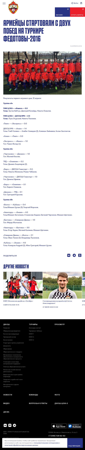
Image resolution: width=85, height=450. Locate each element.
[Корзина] (81, 3)
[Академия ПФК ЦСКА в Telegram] (14, 425)
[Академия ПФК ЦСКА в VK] (5, 425)
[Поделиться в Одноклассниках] (80, 255)
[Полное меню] (4, 3)
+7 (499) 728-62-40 (56, 436)
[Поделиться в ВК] (69, 255)
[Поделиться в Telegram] (74, 255)
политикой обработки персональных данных (21, 445)
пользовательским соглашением (46, 443)
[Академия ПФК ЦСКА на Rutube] (10, 425)
